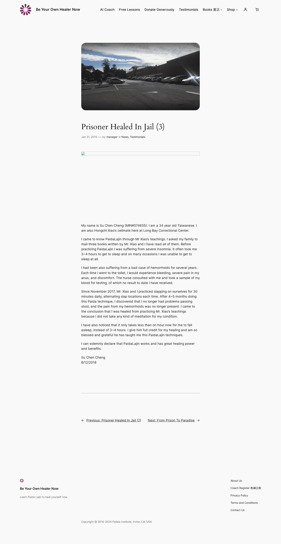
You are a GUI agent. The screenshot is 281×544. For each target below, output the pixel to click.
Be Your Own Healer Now (58, 9)
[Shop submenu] (237, 10)
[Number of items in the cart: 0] (257, 10)
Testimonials (137, 136)
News (124, 136)
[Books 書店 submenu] (221, 10)
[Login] (245, 10)
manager (112, 136)
